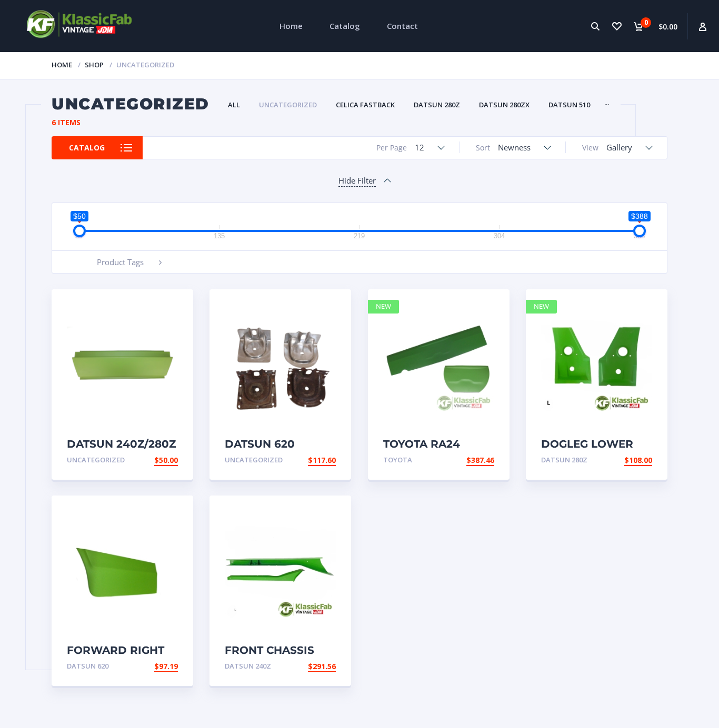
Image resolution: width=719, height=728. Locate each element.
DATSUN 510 (569, 104)
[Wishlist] (616, 26)
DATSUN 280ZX (504, 104)
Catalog (344, 26)
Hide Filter (357, 180)
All (234, 104)
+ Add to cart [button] (149, 460)
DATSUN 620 (87, 666)
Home (291, 26)
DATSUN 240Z (248, 666)
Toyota (397, 459)
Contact (402, 26)
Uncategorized (288, 104)
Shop (94, 64)
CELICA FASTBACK (365, 104)
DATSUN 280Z (437, 104)
